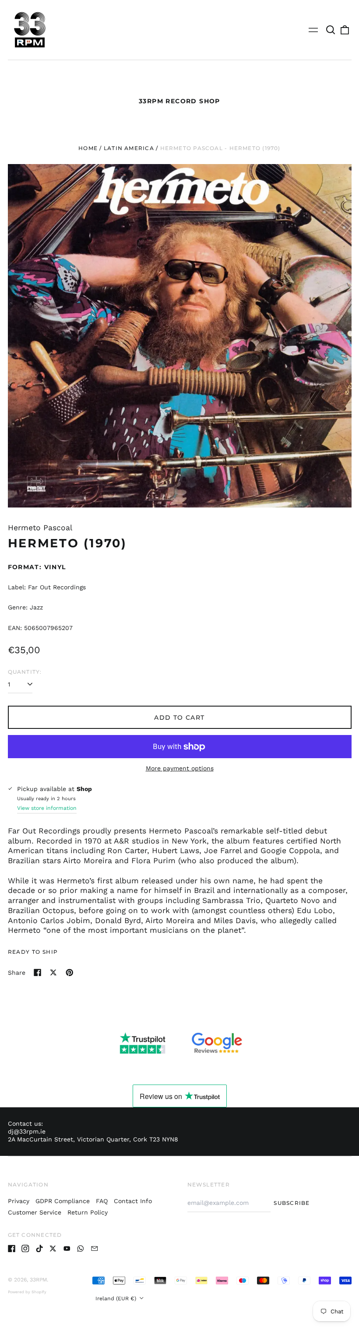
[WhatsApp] (80, 1249)
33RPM (38, 1280)
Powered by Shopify (27, 1292)
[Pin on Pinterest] (70, 972)
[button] (331, 30)
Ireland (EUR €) (116, 1298)
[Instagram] (25, 1249)
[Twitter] (53, 1249)
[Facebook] (12, 1249)
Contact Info (133, 1200)
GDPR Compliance (62, 1200)
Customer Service (34, 1212)
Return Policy (87, 1212)
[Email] (95, 1249)
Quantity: (25, 671)
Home (88, 148)
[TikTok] (39, 1249)
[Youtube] (67, 1249)
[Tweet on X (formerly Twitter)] (53, 972)
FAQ (102, 1200)
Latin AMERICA (129, 148)
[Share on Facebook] (38, 972)
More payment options (180, 768)
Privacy (18, 1200)
